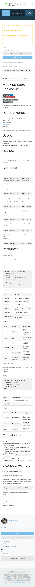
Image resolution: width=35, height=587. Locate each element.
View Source (17, 533)
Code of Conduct (8, 582)
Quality (24, 78)
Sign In (30, 4)
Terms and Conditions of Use (19, 582)
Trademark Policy (20, 583)
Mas (3, 107)
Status (27, 583)
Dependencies (11, 78)
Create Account (20, 4)
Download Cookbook (17, 558)
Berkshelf (11, 66)
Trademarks (8, 577)
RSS (4, 47)
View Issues (17, 537)
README (5, 78)
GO (29, 13)
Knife (16, 66)
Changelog (17, 78)
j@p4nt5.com (21, 471)
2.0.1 (16, 53)
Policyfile (5, 66)
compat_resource (6, 124)
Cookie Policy (11, 583)
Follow (18, 57)
